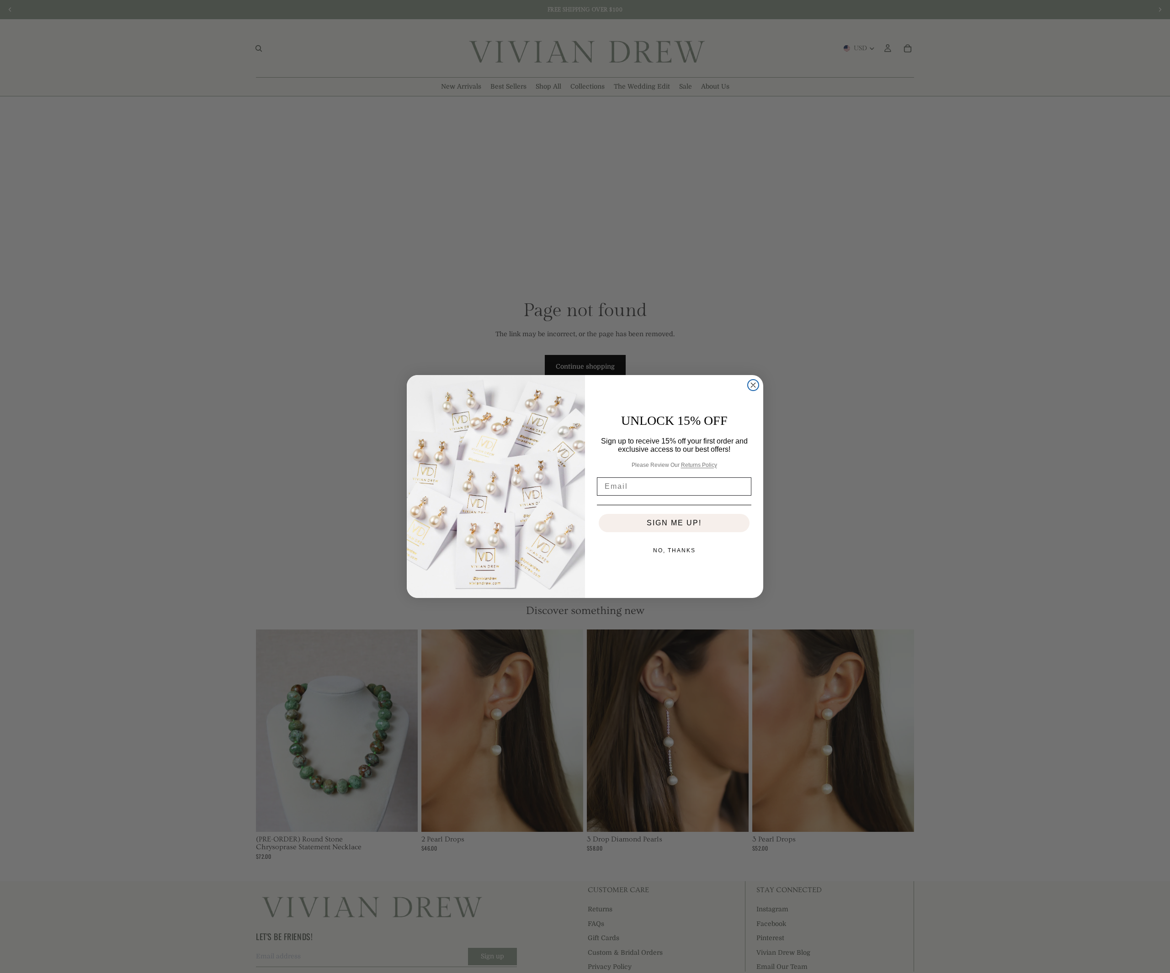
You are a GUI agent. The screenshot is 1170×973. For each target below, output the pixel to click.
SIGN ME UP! (674, 523)
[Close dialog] (753, 385)
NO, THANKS (674, 550)
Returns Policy (699, 465)
